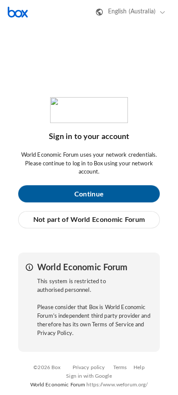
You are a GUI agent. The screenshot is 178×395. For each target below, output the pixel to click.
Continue (89, 194)
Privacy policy (89, 367)
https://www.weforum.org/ (117, 384)
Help (139, 367)
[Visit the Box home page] (18, 12)
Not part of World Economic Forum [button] (89, 219)
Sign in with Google (88, 376)
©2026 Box (46, 367)
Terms (120, 367)
